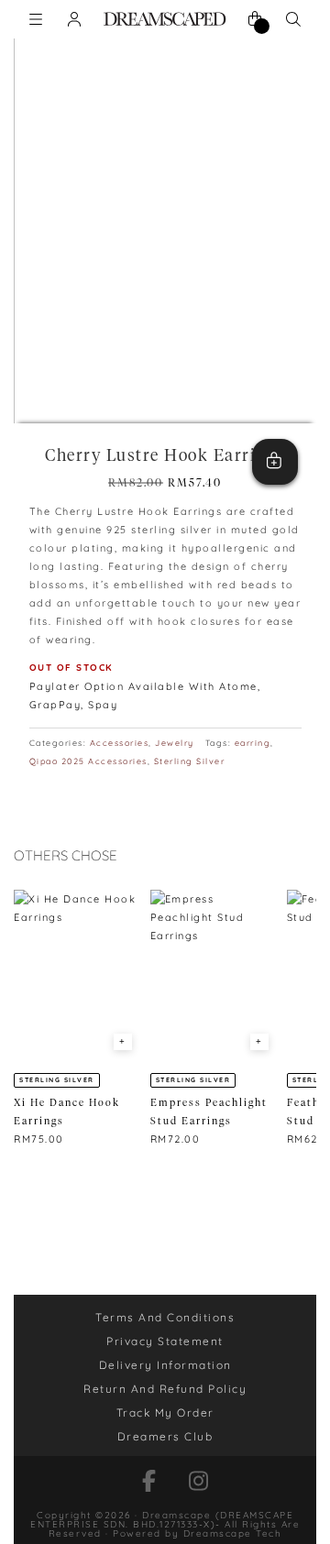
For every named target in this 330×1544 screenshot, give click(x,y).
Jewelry (174, 743)
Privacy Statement (165, 1341)
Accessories (119, 743)
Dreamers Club (165, 1436)
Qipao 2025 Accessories (88, 761)
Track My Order (165, 1412)
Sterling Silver (190, 761)
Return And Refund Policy (165, 1389)
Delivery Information (165, 1365)
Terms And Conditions (165, 1317)
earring (253, 743)
